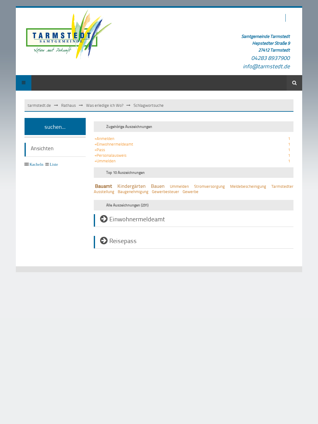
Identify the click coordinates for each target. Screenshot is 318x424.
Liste (54, 164)
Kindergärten (131, 186)
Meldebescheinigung (248, 186)
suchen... (55, 126)
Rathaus (68, 105)
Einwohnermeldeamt (137, 218)
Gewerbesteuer (165, 191)
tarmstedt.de (39, 105)
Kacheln (36, 164)
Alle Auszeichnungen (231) (127, 205)
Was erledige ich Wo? (104, 105)
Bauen (158, 186)
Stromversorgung (209, 186)
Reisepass (123, 240)
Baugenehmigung (133, 191)
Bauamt (103, 186)
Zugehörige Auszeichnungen (129, 126)
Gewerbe (190, 191)
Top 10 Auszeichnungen (125, 172)
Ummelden (179, 186)
